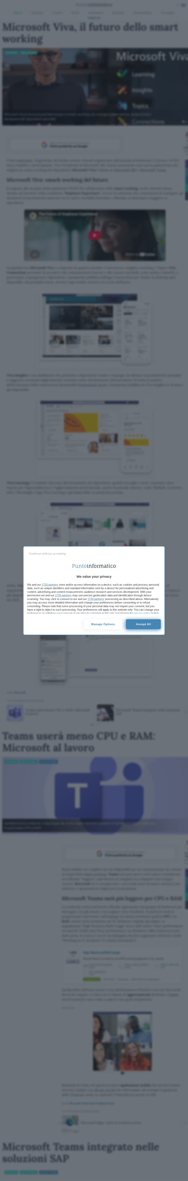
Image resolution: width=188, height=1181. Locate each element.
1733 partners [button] (50, 584)
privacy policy (142, 613)
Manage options (103, 624)
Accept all (143, 624)
